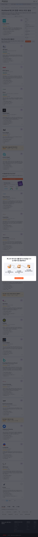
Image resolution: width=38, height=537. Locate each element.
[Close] (35, 257)
